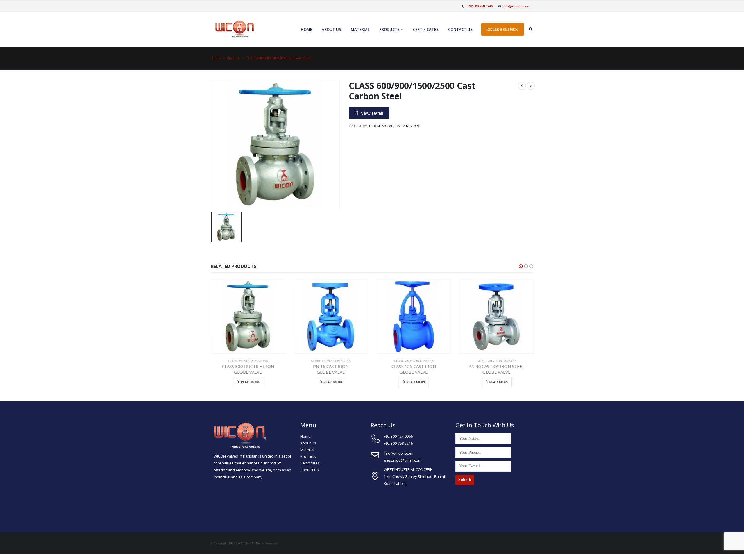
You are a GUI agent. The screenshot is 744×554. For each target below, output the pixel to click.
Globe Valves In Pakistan (394, 126)
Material (360, 29)
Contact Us (309, 469)
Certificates (426, 29)
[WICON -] (234, 29)
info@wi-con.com (516, 6)
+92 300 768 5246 (479, 6)
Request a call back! (502, 29)
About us (331, 29)
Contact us (460, 29)
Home (306, 29)
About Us (308, 443)
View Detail (371, 113)
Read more (250, 382)
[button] (520, 266)
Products (389, 29)
